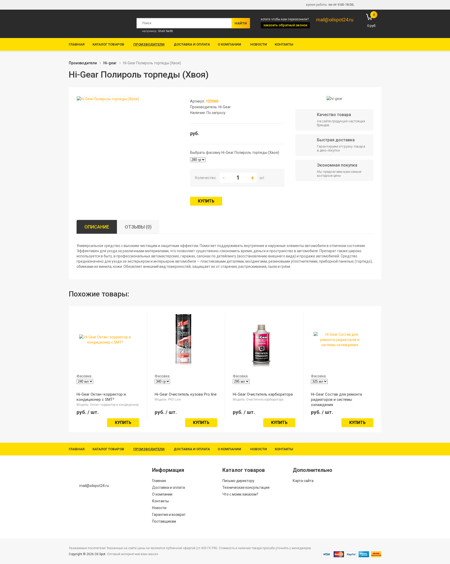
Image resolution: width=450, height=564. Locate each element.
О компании (229, 44)
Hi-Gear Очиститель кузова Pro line (186, 394)
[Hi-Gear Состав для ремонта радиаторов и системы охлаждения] (340, 345)
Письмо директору (238, 481)
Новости (258, 44)
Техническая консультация (246, 487)
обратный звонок (285, 25)
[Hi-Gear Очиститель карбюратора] (261, 364)
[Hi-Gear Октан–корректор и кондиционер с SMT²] (105, 342)
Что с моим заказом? (240, 494)
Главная (77, 44)
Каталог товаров (108, 44)
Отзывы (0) (138, 227)
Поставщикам (164, 521)
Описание (96, 227)
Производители (149, 44)
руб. (371, 20)
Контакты (284, 44)
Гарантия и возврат (169, 514)
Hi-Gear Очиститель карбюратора (263, 394)
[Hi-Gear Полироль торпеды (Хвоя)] (108, 99)
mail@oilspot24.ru (334, 19)
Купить (206, 201)
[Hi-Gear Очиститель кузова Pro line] (183, 364)
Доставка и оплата (192, 44)
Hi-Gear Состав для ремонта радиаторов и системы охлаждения (336, 399)
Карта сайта (303, 481)
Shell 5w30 (165, 31)
